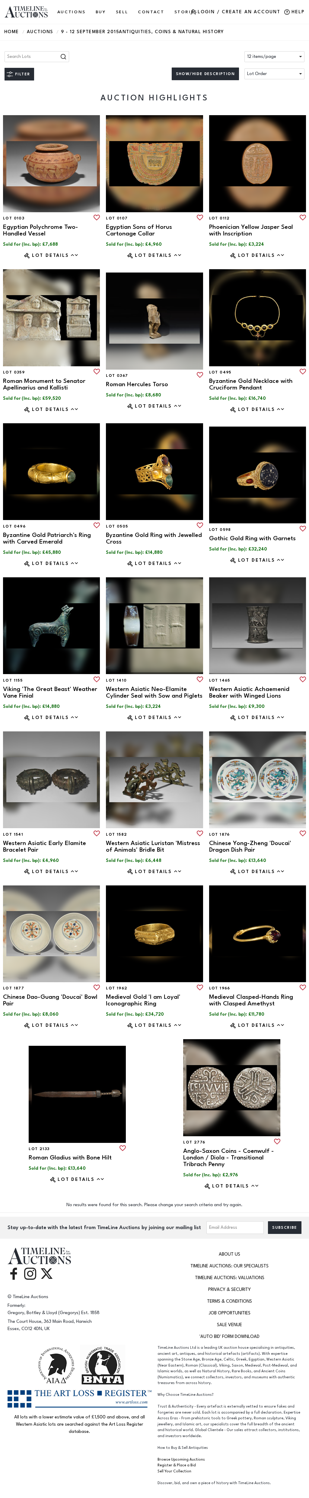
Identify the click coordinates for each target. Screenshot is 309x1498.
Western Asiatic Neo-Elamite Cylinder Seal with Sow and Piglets (154, 692)
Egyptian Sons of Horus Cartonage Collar (139, 230)
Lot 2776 (194, 1142)
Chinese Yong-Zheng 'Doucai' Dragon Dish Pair (250, 846)
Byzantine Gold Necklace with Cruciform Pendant (251, 384)
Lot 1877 (13, 988)
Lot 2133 (39, 1149)
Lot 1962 (116, 988)
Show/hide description (205, 74)
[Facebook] (14, 1273)
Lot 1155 (13, 680)
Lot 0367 (117, 376)
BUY (101, 12)
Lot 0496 (14, 526)
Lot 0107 (117, 218)
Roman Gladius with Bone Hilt (70, 1157)
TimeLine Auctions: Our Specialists (229, 1266)
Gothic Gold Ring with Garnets (252, 538)
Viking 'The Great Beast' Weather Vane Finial (50, 692)
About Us (229, 1254)
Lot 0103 (13, 218)
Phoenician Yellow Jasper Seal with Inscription (251, 230)
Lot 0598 (220, 530)
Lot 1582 (116, 834)
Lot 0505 (117, 526)
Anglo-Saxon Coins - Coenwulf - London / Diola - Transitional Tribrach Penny (228, 1157)
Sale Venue (229, 1324)
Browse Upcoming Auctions (181, 1460)
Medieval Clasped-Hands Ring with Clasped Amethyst (251, 1000)
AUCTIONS (71, 12)
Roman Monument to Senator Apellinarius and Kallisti (44, 384)
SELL (122, 12)
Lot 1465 (219, 680)
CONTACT (151, 12)
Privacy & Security (229, 1289)
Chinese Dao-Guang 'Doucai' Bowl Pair (50, 1000)
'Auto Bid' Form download (229, 1336)
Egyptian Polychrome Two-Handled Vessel (40, 230)
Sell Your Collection (174, 1471)
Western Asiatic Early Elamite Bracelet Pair (44, 846)
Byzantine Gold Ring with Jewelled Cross (154, 538)
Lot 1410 (116, 680)
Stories (185, 12)
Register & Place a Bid (177, 1465)
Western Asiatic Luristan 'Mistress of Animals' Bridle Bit (153, 846)
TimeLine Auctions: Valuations (229, 1277)
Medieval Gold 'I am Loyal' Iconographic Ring (143, 1000)
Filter (22, 74)
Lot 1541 (13, 834)
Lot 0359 (14, 372)
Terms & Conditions (229, 1301)
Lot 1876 (219, 834)
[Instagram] (30, 1273)
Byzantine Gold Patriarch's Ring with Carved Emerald (47, 538)
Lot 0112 (219, 218)
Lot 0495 (220, 372)
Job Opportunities (229, 1313)
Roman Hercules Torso (137, 384)
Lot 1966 (219, 988)
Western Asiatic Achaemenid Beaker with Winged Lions (249, 692)
